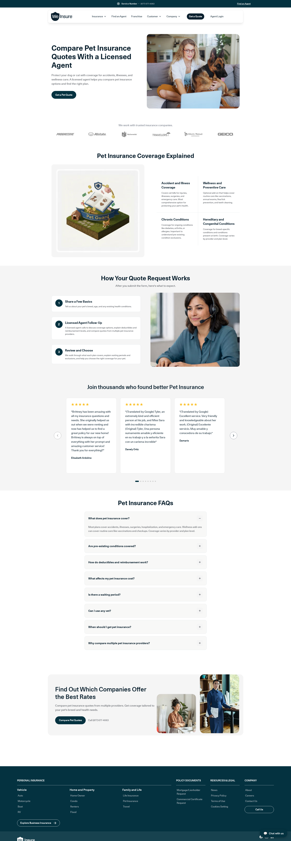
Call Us (259, 809)
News (214, 790)
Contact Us (251, 801)
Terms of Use (218, 801)
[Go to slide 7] (153, 481)
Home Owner (77, 795)
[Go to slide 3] (143, 481)
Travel (126, 806)
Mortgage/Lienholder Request (188, 792)
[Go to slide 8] (155, 481)
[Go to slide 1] (137, 481)
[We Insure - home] (62, 16)
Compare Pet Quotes (70, 720)
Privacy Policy (218, 795)
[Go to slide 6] (150, 481)
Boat (20, 806)
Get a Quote (195, 16)
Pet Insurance (130, 801)
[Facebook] (261, 837)
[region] (145, 435)
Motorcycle (24, 801)
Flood (73, 812)
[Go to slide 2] (140, 481)
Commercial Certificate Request (189, 801)
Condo (73, 801)
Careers (249, 795)
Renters (74, 806)
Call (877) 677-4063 (98, 720)
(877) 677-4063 (147, 3)
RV (19, 812)
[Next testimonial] (233, 435)
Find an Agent (244, 3)
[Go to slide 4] (145, 481)
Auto (20, 795)
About (248, 790)
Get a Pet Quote (63, 94)
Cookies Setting (219, 806)
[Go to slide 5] (148, 481)
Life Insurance (131, 795)
